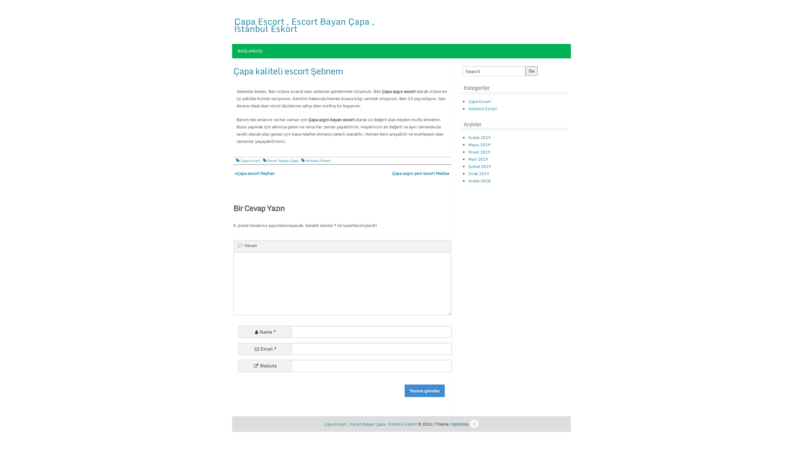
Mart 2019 (478, 159)
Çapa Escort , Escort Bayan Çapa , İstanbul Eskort (304, 25)
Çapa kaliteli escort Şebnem (288, 71)
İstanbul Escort (482, 108)
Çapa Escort (250, 161)
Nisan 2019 (479, 151)
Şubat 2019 (479, 166)
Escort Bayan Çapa (283, 161)
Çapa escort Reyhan (256, 173)
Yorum (250, 245)
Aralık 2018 (479, 180)
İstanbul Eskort (318, 161)
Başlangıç (250, 50)
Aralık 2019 (479, 137)
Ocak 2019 (478, 173)
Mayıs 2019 (479, 144)
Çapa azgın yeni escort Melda (419, 173)
